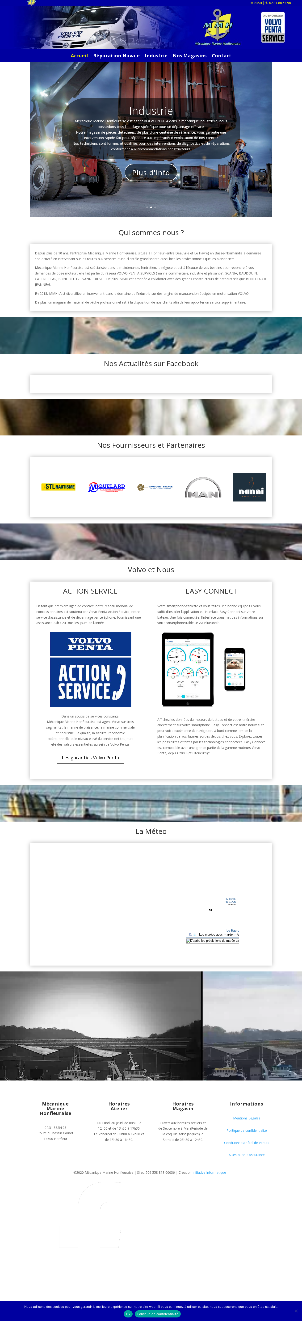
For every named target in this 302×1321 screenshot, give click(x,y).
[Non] (296, 1310)
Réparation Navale (116, 56)
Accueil (79, 56)
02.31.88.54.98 (278, 2)
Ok (128, 1314)
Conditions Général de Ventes (246, 1142)
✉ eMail (257, 2)
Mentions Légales (246, 1118)
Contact (221, 56)
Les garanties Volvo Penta (90, 757)
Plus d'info (151, 172)
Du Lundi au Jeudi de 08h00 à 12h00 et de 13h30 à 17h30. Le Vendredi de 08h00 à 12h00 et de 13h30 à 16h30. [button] (119, 1131)
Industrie (156, 56)
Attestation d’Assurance (247, 1154)
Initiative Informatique (209, 1172)
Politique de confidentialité (246, 1130)
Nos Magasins (190, 56)
